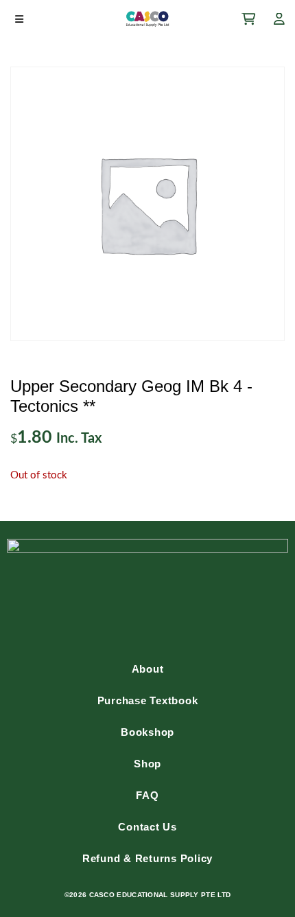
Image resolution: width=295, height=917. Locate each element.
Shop (147, 763)
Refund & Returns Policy (147, 858)
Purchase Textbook (147, 700)
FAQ (147, 795)
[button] (19, 19)
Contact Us (147, 827)
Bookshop (147, 732)
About (148, 669)
